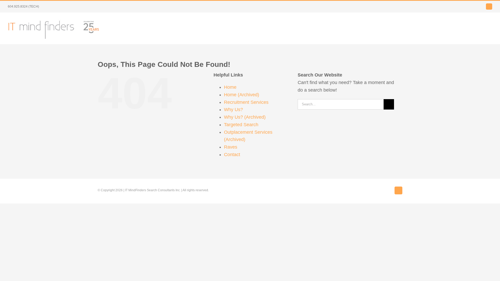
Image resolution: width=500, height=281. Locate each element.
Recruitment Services (246, 102)
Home (230, 87)
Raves (230, 147)
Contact (232, 154)
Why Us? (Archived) (245, 117)
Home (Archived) (241, 94)
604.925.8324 (18, 6)
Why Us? (233, 109)
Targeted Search (241, 124)
